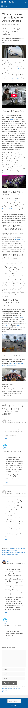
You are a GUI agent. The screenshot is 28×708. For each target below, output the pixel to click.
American (21, 318)
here (11, 119)
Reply (6, 438)
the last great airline (14, 79)
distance (4, 280)
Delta (14, 318)
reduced (19, 326)
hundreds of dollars (8, 209)
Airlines (6, 384)
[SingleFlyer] (2, 2)
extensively (16, 69)
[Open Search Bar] (26, 2)
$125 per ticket (19, 239)
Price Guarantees (17, 201)
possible (7, 326)
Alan (4, 449)
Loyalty (11, 384)
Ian (8, 561)
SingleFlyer (9, 2)
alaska (6, 387)
